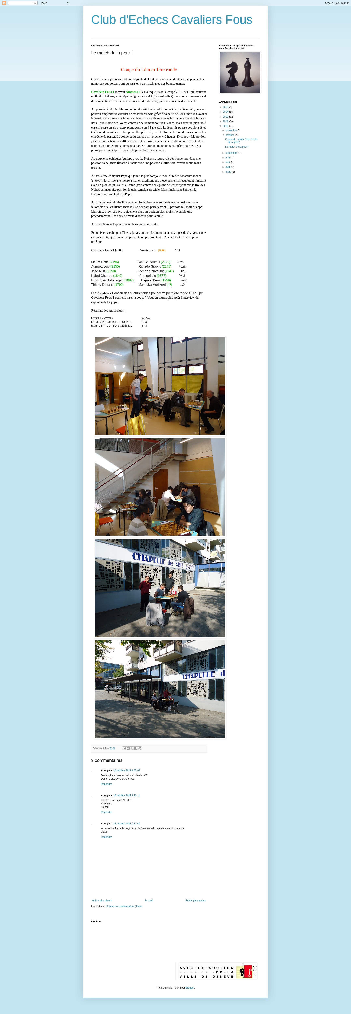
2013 (226, 116)
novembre (231, 130)
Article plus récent (102, 900)
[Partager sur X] (132, 748)
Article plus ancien (196, 900)
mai (228, 162)
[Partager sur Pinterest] (140, 748)
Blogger (190, 987)
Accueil (149, 900)
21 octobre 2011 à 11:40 (126, 823)
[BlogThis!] (128, 748)
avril (228, 167)
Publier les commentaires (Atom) (124, 906)
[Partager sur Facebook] (136, 748)
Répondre (106, 784)
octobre (230, 135)
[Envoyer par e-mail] (124, 748)
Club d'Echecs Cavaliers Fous (171, 19)
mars (229, 171)
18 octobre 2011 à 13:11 (126, 795)
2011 (226, 126)
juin (228, 157)
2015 (226, 107)
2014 (226, 111)
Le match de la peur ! (236, 146)
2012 (226, 121)
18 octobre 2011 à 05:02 (126, 770)
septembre (232, 152)
